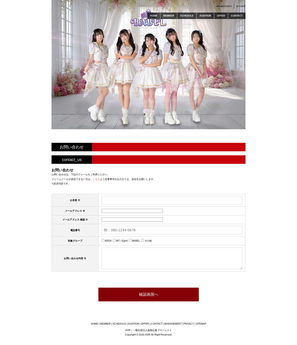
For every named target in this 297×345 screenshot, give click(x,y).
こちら (96, 179)
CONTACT (237, 15)
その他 (148, 240)
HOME (153, 15)
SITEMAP (240, 6)
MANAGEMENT (224, 6)
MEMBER (168, 15)
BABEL (136, 240)
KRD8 (70, 11)
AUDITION (205, 15)
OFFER (221, 15)
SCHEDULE (187, 15)
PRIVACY (188, 323)
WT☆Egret (121, 240)
